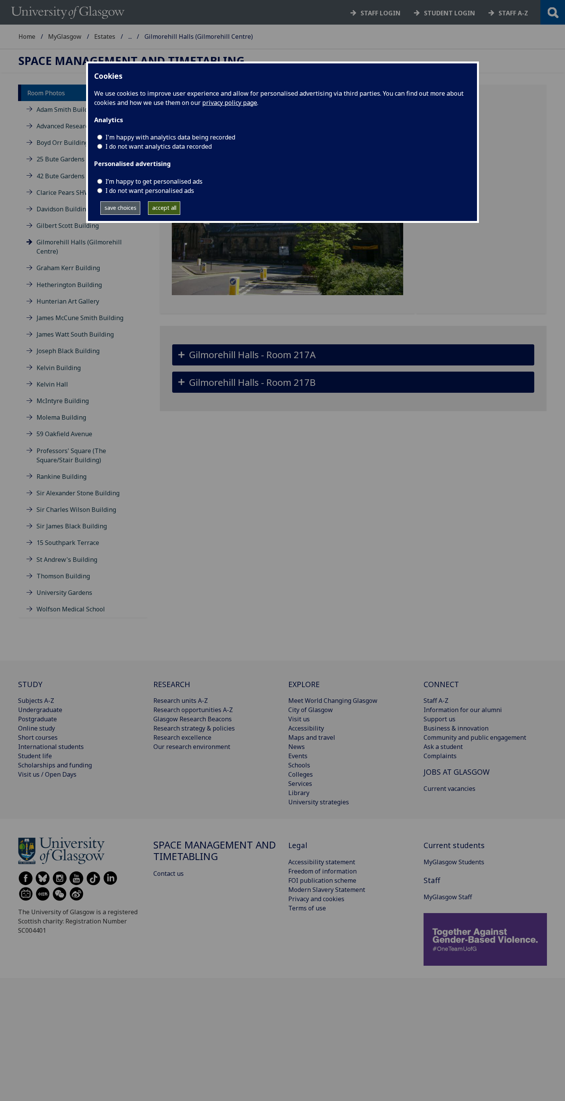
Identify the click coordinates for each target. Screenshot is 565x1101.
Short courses (38, 737)
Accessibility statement (321, 862)
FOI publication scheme (322, 880)
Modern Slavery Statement (326, 889)
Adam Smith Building (67, 109)
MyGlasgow (64, 36)
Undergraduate (40, 710)
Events (297, 756)
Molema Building (61, 417)
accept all (164, 207)
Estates (104, 36)
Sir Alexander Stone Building (78, 493)
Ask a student (443, 746)
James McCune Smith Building (80, 318)
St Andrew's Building (67, 559)
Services (300, 783)
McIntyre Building (63, 401)
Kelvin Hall (52, 384)
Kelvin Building (59, 368)
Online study (36, 728)
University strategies (318, 802)
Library (298, 793)
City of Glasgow (310, 710)
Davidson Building (63, 209)
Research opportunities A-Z (193, 710)
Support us (439, 719)
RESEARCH (171, 684)
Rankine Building (61, 476)
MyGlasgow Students (454, 862)
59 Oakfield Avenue (64, 434)
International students (51, 746)
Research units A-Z (180, 700)
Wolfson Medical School (71, 609)
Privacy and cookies (316, 899)
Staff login (380, 13)
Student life (35, 756)
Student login (449, 13)
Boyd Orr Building (62, 142)
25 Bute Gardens (61, 159)
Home (26, 36)
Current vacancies (449, 788)
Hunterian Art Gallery (68, 301)
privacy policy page (229, 102)
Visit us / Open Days (47, 774)
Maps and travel (311, 737)
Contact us (168, 873)
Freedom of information (322, 871)
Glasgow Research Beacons (192, 719)
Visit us (299, 719)
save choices (120, 207)
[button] (353, 354)
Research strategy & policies (194, 728)
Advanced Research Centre (75, 126)
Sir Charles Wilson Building (76, 509)
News (296, 746)
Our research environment (191, 746)
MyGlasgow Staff (448, 897)
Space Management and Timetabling (131, 60)
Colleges (300, 774)
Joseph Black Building (68, 351)
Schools (299, 765)
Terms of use (307, 908)
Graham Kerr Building (68, 268)
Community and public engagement (475, 737)
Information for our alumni (463, 710)
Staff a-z (513, 13)
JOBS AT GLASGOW (457, 772)
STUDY (30, 684)
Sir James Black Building (72, 526)
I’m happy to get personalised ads (154, 181)
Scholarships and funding (55, 765)
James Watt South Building (75, 334)
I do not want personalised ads (149, 190)
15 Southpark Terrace (68, 542)
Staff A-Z (436, 700)
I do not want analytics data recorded (158, 146)
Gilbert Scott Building (68, 225)
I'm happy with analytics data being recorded (170, 137)
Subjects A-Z (36, 700)
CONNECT (441, 684)
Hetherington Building (69, 285)
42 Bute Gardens (61, 176)
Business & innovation (456, 728)
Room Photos (46, 93)
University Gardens (64, 592)
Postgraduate (37, 719)
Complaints (440, 756)
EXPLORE (304, 684)
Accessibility (306, 728)
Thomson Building (63, 576)
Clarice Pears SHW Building (76, 192)
